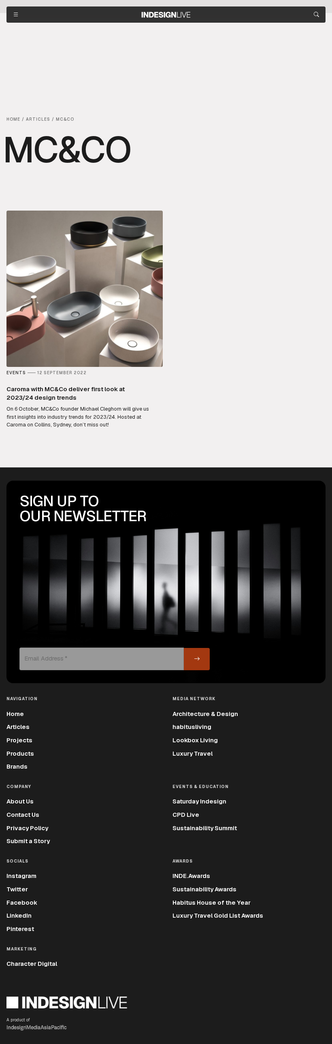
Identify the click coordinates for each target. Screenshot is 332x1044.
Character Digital (31, 963)
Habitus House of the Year (211, 902)
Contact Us (22, 814)
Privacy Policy (27, 828)
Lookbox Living (195, 740)
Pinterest (20, 929)
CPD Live (185, 814)
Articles (18, 727)
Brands (17, 766)
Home (15, 714)
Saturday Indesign (199, 801)
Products (20, 753)
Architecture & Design (205, 714)
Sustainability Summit (204, 828)
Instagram (21, 876)
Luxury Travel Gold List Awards (217, 915)
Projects (19, 740)
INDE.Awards (191, 876)
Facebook (21, 902)
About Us (20, 801)
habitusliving (191, 727)
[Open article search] (316, 14)
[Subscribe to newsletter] (197, 659)
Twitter (17, 889)
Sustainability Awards (204, 889)
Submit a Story (28, 841)
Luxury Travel (192, 753)
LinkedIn (19, 915)
